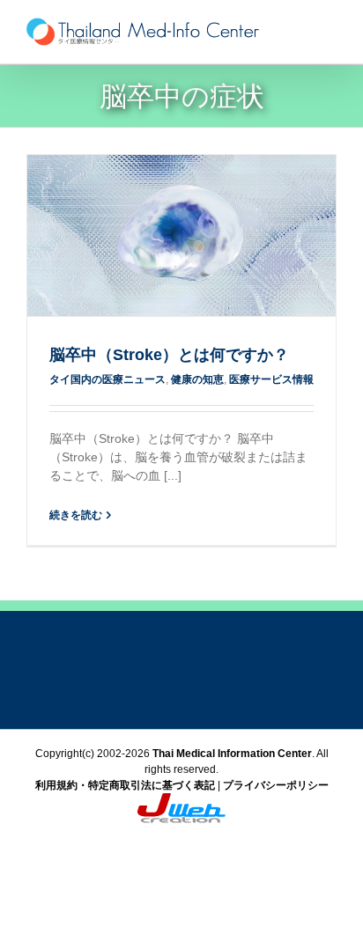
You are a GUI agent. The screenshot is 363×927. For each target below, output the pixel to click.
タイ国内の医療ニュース (107, 379)
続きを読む (75, 515)
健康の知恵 (197, 379)
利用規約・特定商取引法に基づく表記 (125, 785)
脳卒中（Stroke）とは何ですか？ (169, 355)
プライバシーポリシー (276, 785)
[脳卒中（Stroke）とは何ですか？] (181, 235)
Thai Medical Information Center (232, 753)
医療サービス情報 (271, 379)
